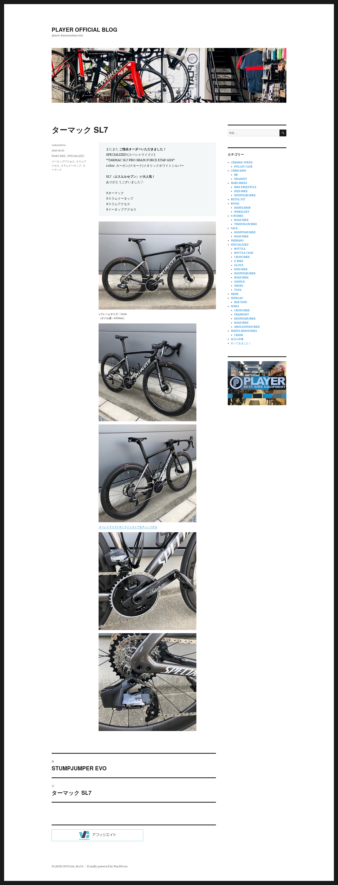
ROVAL (235, 203)
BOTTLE (239, 248)
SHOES (238, 285)
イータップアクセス (63, 161)
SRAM (234, 294)
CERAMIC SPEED (242, 162)
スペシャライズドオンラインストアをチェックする (128, 527)
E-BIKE (238, 261)
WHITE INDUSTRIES (244, 331)
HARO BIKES (239, 183)
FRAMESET (241, 314)
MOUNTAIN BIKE (245, 195)
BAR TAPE (240, 302)
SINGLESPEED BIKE (247, 327)
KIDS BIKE (241, 191)
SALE (234, 228)
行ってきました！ (241, 343)
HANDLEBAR (242, 207)
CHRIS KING (238, 170)
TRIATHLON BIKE (245, 224)
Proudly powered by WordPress (107, 866)
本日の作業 (237, 339)
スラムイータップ (71, 165)
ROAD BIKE (59, 156)
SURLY (235, 306)
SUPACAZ (237, 298)
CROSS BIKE (242, 257)
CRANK (238, 335)
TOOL (238, 290)
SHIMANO (237, 240)
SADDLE (239, 281)
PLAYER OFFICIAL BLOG (84, 29)
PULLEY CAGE (243, 166)
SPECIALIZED (75, 156)
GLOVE (238, 265)
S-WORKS (237, 216)
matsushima (59, 145)
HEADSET (240, 179)
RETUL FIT (238, 199)
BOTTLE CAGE (243, 253)
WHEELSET (241, 211)
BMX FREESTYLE (245, 187)
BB (236, 174)
